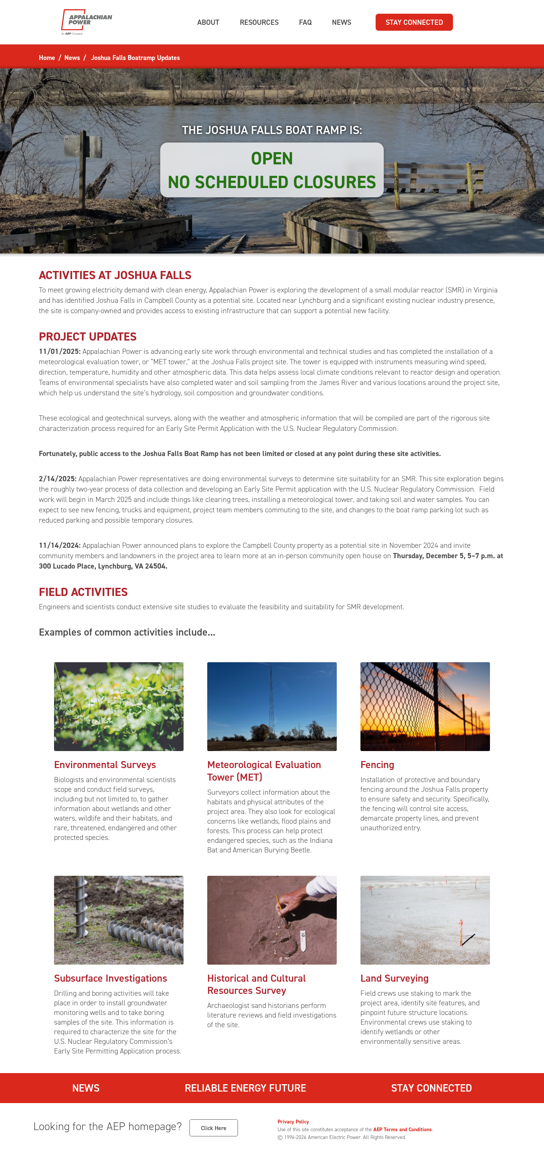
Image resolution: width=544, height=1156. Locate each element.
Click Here (213, 1128)
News (86, 1088)
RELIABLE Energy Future (245, 1088)
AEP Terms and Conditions (402, 1129)
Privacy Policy (293, 1121)
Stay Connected (431, 1088)
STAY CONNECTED (414, 22)
